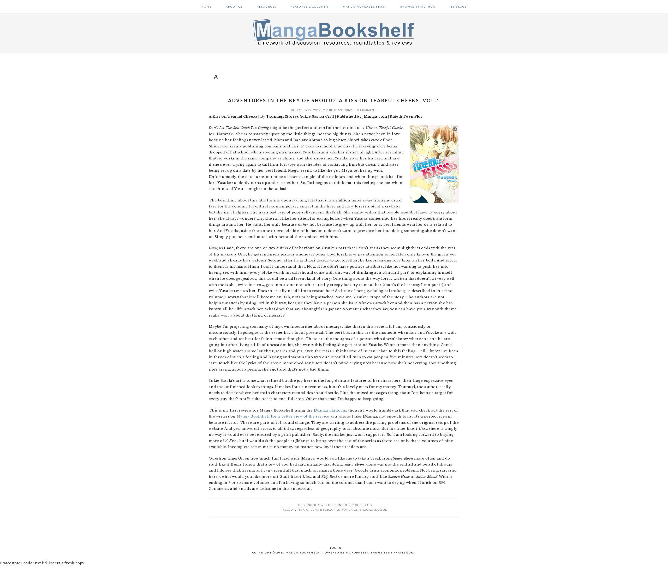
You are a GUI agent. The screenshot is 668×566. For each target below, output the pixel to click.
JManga (326, 509)
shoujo (366, 509)
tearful (380, 509)
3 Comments (367, 109)
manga (347, 509)
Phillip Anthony (339, 109)
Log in (336, 547)
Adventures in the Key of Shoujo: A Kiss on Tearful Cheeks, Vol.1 (334, 100)
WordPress (356, 552)
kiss (337, 509)
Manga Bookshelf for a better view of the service (283, 416)
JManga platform (330, 410)
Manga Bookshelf (334, 31)
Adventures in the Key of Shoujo (345, 505)
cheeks (312, 509)
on (356, 509)
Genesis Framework (397, 552)
